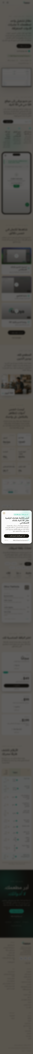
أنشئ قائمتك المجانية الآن (16, 536)
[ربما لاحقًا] (4, 513)
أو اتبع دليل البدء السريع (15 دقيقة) (20, 540)
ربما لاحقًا (6, 540)
